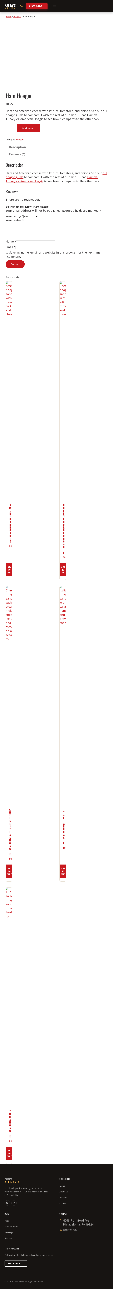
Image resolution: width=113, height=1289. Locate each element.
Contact (63, 1203)
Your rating (14, 216)
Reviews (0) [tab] (17, 154)
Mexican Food (11, 1226)
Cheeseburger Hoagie (64, 529)
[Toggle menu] (54, 6)
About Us (63, 1191)
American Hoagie (10, 523)
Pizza (7, 1220)
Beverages (10, 1232)
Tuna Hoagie (10, 1124)
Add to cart (28, 128)
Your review (15, 220)
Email (10, 247)
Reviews (63, 1197)
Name (11, 241)
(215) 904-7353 (70, 1229)
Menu (62, 1185)
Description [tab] (17, 147)
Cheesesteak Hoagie (10, 832)
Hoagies (17, 16)
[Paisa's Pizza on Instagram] (14, 1203)
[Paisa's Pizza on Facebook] (7, 1203)
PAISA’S (10, 6)
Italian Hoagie (64, 826)
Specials (8, 1238)
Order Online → (36, 6)
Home (8, 16)
